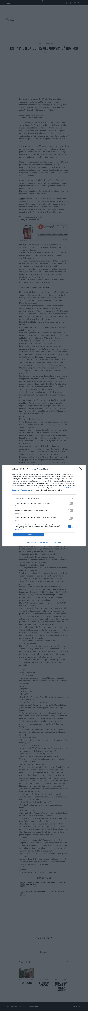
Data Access (44, 542)
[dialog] (44, 505)
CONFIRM (29, 534)
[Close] (81, 469)
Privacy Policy (56, 542)
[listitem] (44, 498)
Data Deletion (31, 542)
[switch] (70, 503)
